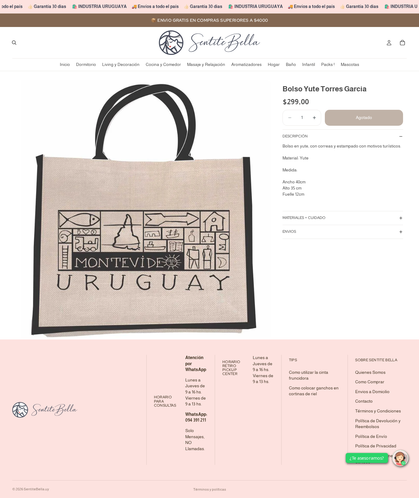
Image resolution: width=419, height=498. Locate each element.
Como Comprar (369, 382)
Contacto (364, 401)
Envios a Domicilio (372, 391)
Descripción (295, 136)
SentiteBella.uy (36, 489)
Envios (289, 231)
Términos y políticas (209, 489)
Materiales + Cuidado (304, 218)
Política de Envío (371, 436)
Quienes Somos (370, 372)
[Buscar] (14, 42)
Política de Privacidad (375, 446)
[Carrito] (402, 42)
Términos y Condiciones (378, 410)
